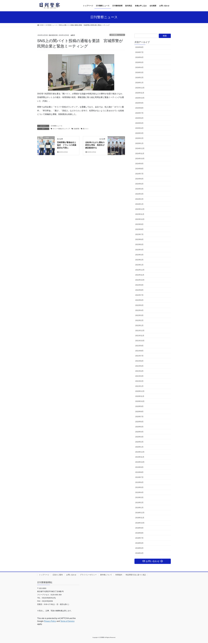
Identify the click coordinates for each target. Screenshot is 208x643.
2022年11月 (139, 275)
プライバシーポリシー (88, 575)
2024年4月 (139, 189)
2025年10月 (139, 98)
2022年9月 (139, 285)
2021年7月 (139, 356)
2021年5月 (139, 366)
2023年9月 (139, 224)
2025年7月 (139, 113)
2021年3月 (139, 376)
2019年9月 (139, 467)
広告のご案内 (58, 575)
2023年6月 (139, 239)
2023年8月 (139, 229)
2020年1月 (139, 447)
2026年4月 (139, 67)
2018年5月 (139, 548)
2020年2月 (139, 442)
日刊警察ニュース (117, 35)
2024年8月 (139, 169)
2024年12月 (139, 148)
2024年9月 (139, 164)
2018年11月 (139, 518)
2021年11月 (139, 336)
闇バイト (86, 129)
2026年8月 (139, 47)
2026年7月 (139, 52)
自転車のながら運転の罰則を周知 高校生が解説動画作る (95, 145)
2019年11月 (139, 457)
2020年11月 (139, 396)
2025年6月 (139, 118)
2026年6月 (139, 57)
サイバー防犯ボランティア (61, 129)
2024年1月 (139, 204)
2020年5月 (139, 427)
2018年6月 (139, 543)
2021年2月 (139, 381)
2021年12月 (139, 330)
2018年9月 (139, 528)
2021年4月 (139, 371)
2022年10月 (139, 280)
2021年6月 (139, 361)
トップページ (44, 575)
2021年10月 (139, 341)
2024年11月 (139, 153)
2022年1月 (139, 325)
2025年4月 (139, 128)
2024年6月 (139, 179)
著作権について (106, 575)
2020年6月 (139, 422)
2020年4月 (139, 432)
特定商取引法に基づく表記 (136, 575)
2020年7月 (139, 417)
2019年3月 (139, 497)
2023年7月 (139, 234)
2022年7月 (139, 295)
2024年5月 (139, 184)
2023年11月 (139, 214)
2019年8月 (139, 472)
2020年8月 (139, 411)
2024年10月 (139, 158)
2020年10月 (139, 401)
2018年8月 (139, 533)
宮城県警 (76, 129)
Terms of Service (67, 621)
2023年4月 (139, 250)
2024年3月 (139, 194)
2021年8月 (139, 351)
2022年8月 (139, 290)
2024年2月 (139, 199)
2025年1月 (139, 143)
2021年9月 (139, 346)
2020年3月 (139, 437)
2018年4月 (139, 553)
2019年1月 (139, 508)
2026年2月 (139, 77)
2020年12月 (139, 391)
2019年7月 (139, 477)
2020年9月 (139, 406)
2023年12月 (139, 209)
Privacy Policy (50, 621)
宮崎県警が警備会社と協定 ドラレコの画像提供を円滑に (66, 145)
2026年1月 (139, 83)
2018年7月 (139, 538)
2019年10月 (139, 462)
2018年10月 (139, 523)
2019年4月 (139, 492)
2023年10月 (139, 219)
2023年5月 (139, 244)
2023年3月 (139, 255)
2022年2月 (139, 320)
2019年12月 (139, 452)
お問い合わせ (71, 575)
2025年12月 (139, 88)
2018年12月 (139, 513)
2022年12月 (139, 270)
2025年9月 (139, 103)
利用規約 (118, 575)
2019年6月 (139, 482)
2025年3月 (139, 133)
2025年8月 (139, 108)
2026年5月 (139, 62)
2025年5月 (139, 123)
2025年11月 (139, 93)
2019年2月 (139, 502)
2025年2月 (139, 138)
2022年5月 (139, 305)
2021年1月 (139, 386)
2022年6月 (139, 300)
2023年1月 (139, 265)
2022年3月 (139, 315)
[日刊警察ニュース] (46, 145)
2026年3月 (139, 72)
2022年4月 (139, 310)
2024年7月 (139, 174)
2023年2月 (139, 260)
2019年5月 (139, 487)
